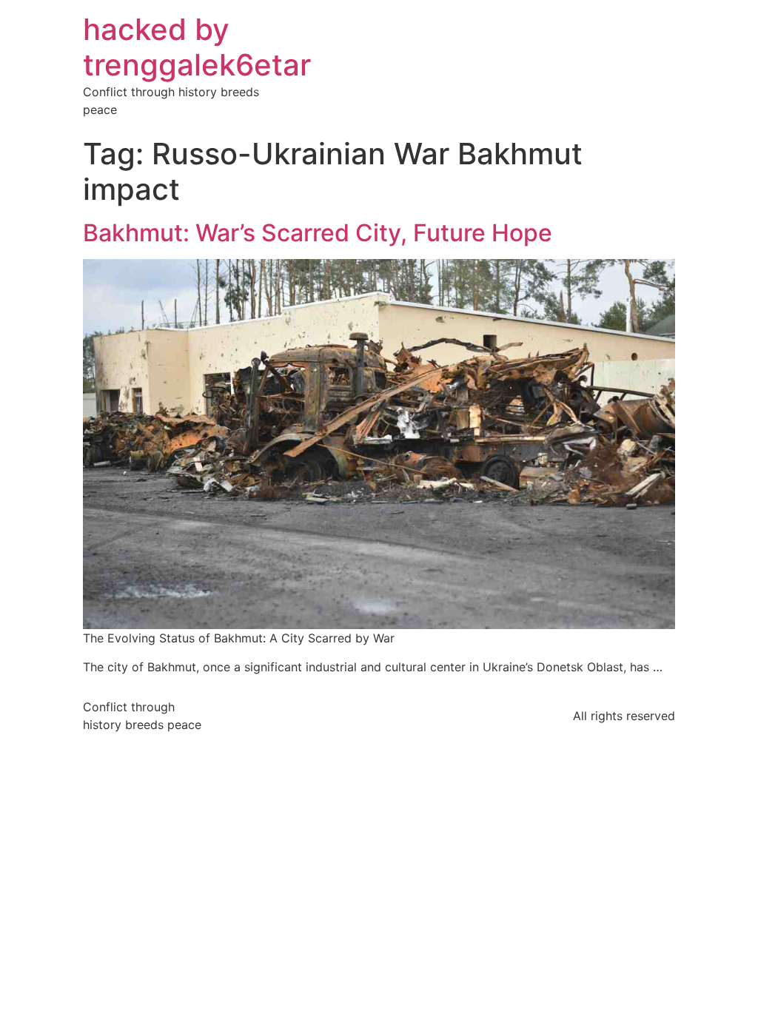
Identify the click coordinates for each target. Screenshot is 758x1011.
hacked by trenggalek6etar (197, 47)
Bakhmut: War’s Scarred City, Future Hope (317, 232)
